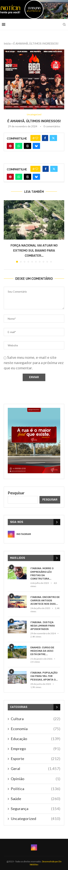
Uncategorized (35, 818)
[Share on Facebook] (45, 138)
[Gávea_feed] (34, 410)
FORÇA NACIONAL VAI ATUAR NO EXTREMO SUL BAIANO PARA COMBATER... (34, 250)
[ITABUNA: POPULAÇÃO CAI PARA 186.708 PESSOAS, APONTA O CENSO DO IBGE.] (17, 677)
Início (7, 43)
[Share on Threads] (27, 146)
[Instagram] (34, 847)
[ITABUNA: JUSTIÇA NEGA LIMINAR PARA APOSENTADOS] (17, 627)
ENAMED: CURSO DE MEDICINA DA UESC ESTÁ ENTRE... (42, 651)
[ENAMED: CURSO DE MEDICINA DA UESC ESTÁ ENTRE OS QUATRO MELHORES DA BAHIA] (17, 652)
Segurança (35, 808)
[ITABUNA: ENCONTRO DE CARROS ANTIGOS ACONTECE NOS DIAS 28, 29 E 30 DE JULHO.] (17, 601)
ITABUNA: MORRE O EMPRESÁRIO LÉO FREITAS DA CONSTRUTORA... (41, 573)
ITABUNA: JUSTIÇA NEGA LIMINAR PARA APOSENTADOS (42, 625)
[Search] (64, 24)
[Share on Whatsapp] (18, 146)
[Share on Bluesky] (36, 146)
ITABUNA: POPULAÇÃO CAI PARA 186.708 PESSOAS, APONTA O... (44, 676)
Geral (35, 768)
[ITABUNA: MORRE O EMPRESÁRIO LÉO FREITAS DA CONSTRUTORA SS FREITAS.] (17, 573)
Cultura (35, 718)
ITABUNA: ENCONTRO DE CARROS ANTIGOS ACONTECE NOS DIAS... (45, 600)
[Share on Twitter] (53, 138)
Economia (35, 728)
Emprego (35, 748)
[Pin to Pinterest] (10, 146)
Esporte (35, 758)
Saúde (35, 798)
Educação (35, 738)
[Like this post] (36, 138)
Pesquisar (16, 493)
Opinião (35, 778)
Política (35, 788)
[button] (7, 231)
